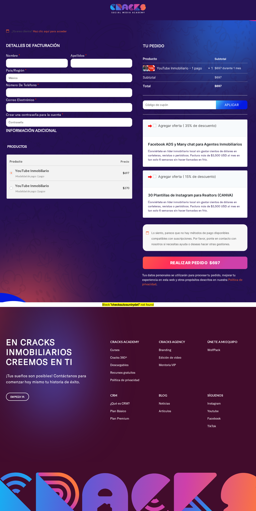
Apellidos (78, 55)
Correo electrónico (21, 99)
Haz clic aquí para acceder (50, 31)
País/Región (16, 70)
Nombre (13, 55)
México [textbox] (13, 78)
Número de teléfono (22, 85)
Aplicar (232, 105)
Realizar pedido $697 (195, 262)
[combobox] (69, 78)
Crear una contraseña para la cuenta (34, 114)
